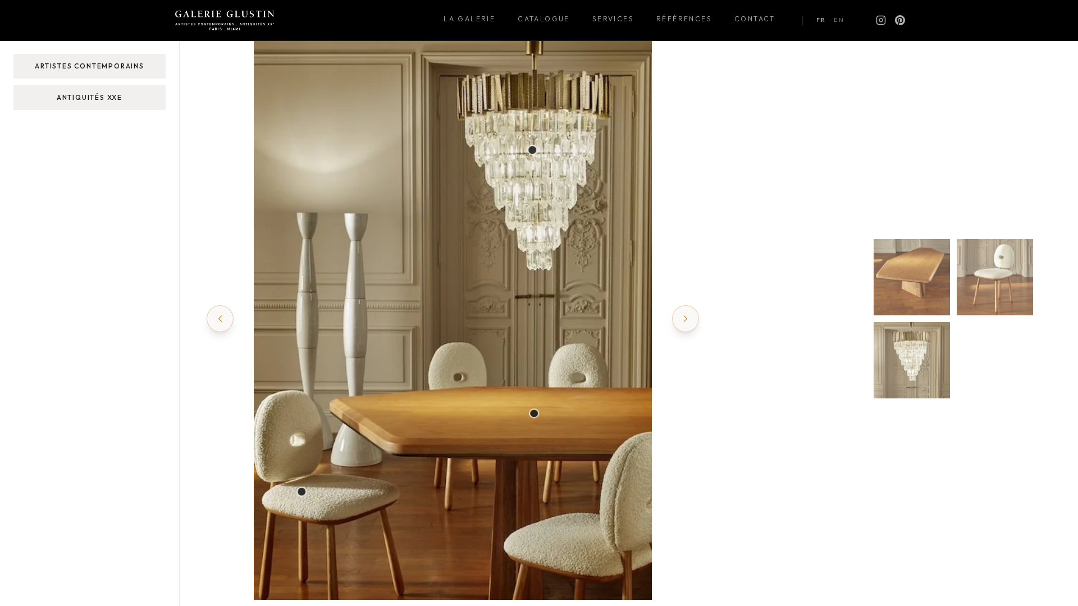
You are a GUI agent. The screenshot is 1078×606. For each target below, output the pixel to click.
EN (839, 20)
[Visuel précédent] (220, 318)
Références (684, 19)
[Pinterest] (900, 20)
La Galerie (469, 19)
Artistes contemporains (89, 66)
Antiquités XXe (89, 97)
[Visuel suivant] (685, 318)
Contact (754, 19)
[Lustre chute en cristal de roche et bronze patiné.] (532, 150)
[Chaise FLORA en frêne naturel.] (302, 491)
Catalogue (544, 19)
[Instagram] (881, 20)
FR (821, 20)
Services (613, 19)
